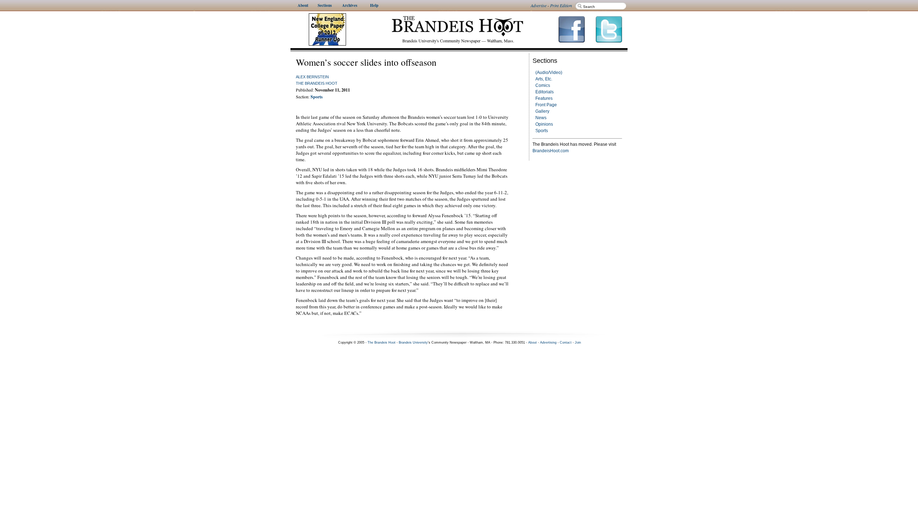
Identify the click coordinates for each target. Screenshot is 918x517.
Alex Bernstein (312, 77)
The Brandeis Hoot (316, 83)
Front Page (546, 104)
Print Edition (561, 5)
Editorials (544, 91)
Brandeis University (413, 342)
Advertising (548, 342)
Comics (542, 85)
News (540, 117)
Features (544, 98)
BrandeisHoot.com (551, 150)
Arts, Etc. (543, 78)
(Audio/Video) (548, 72)
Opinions (544, 124)
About (532, 342)
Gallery (542, 111)
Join (578, 342)
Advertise (538, 5)
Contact (566, 342)
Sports (541, 130)
